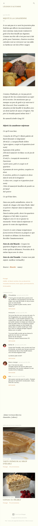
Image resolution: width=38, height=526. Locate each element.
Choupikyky (12, 295)
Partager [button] (5, 278)
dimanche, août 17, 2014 (18, 376)
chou (20, 281)
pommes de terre (29, 283)
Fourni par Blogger (20, 514)
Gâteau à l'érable (12, 500)
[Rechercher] (34, 3)
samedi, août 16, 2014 (22, 295)
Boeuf (11, 281)
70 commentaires (14, 503)
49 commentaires (14, 466)
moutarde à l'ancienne (9, 283)
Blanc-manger (13, 362)
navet (17, 283)
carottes (15, 281)
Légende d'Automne (12, 6)
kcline (25, 517)
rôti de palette (7, 286)
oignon (22, 283)
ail (8, 281)
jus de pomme (26, 281)
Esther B (11, 345)
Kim (9, 376)
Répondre (11, 309)
